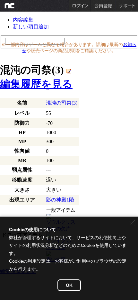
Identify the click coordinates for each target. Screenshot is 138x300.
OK (69, 285)
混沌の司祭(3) (61, 103)
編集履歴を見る (36, 84)
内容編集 (23, 20)
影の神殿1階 (60, 199)
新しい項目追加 (31, 26)
